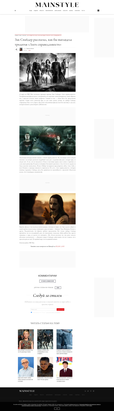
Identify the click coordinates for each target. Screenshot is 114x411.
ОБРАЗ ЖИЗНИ (58, 10)
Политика (77, 10)
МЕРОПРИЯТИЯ (49, 10)
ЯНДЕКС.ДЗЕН (60, 246)
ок (57, 408)
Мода (30, 10)
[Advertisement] (104, 139)
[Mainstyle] (57, 5)
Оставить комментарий (47, 281)
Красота (42, 10)
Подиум (36, 10)
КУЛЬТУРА (65, 10)
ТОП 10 (83, 10)
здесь (90, 405)
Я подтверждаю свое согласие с (46, 312)
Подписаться (60, 309)
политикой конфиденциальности (53, 312)
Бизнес (71, 10)
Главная (16, 35)
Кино (20, 35)
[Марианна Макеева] (21, 49)
